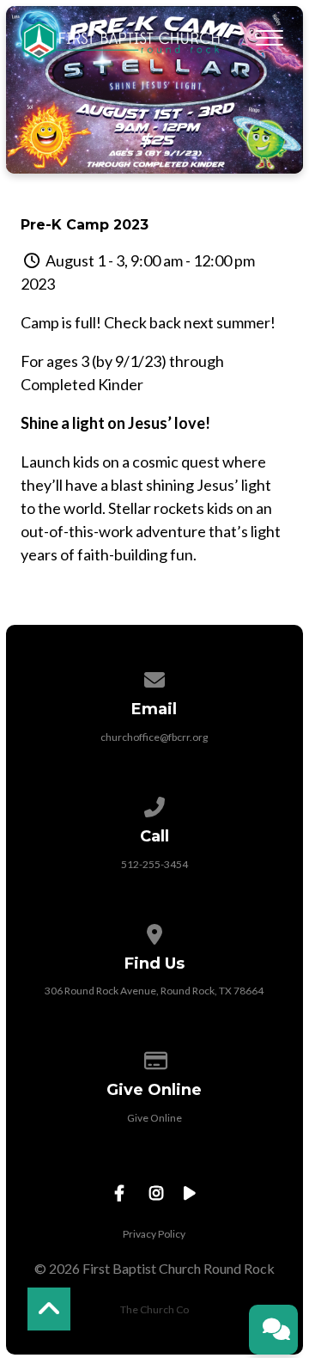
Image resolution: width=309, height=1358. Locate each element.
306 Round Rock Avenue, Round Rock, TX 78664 (154, 990)
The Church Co (154, 1309)
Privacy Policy (154, 1233)
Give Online (154, 1117)
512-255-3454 (154, 864)
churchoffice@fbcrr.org (154, 737)
